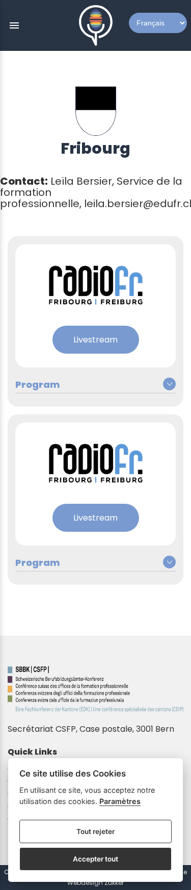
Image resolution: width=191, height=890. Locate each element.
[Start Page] (96, 25)
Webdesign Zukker (95, 882)
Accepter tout (95, 859)
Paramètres (120, 801)
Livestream (95, 340)
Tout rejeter (95, 831)
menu (14, 25)
